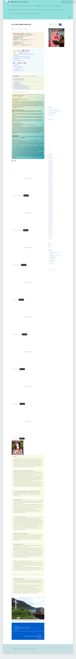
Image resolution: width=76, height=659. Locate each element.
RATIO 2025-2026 (60, 9)
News (27, 28)
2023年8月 (50, 206)
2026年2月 (50, 163)
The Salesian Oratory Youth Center (20, 13)
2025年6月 (50, 176)
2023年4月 (50, 211)
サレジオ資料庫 (37, 5)
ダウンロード (26, 195)
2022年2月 (50, 230)
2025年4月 (50, 179)
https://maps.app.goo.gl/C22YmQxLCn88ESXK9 (26, 54)
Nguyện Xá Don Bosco (19, 2)
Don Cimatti (10, 13)
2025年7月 (50, 174)
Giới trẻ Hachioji (22, 9)
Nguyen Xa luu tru (45, 9)
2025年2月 (50, 182)
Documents (30, 5)
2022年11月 (51, 217)
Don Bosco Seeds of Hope (30, 9)
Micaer (50, 244)
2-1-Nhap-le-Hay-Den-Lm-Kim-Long (16, 334)
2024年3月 (50, 198)
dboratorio (22, 28)
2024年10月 (51, 187)
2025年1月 (50, 184)
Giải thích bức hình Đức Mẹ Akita (54, 109)
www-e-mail (39, 9)
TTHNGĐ (51, 115)
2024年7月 (50, 192)
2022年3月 (50, 228)
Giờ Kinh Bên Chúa (53, 9)
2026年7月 (50, 155)
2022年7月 (50, 222)
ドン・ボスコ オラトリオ (12, 5)
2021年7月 (50, 236)
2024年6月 (50, 193)
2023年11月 (51, 201)
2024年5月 (50, 195)
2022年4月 (50, 227)
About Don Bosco (22, 5)
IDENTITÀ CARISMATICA (53, 112)
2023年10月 (51, 203)
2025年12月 (51, 166)
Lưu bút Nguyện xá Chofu (12, 9)
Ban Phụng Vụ (58, 5)
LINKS (43, 5)
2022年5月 (50, 225)
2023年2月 (50, 214)
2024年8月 (50, 190)
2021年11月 (51, 235)
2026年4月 (50, 160)
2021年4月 (50, 238)
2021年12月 (51, 233)
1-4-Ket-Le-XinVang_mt (15, 299)
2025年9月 (50, 171)
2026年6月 (50, 157)
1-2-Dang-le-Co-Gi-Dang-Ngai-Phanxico (17, 230)
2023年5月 (50, 209)
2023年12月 (51, 200)
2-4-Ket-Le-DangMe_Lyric (15, 438)
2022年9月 (50, 219)
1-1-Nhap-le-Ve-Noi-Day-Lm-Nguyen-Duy (17, 195)
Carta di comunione (52, 260)
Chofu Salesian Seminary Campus (33, 13)
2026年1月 (50, 165)
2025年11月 (51, 168)
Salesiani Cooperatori (51, 5)
